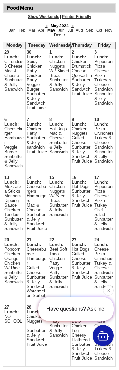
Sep (89, 30)
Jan (12, 30)
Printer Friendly (76, 16)
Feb (22, 30)
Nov (108, 30)
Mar (31, 30)
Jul (70, 30)
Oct (99, 30)
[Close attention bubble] (108, 290)
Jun (61, 30)
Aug (79, 30)
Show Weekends (43, 16)
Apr (41, 30)
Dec (57, 35)
